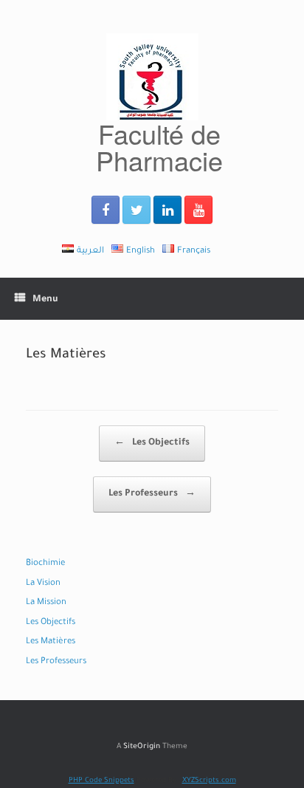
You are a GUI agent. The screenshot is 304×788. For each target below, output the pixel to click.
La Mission (46, 603)
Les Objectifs (152, 443)
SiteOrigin (141, 747)
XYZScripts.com (209, 781)
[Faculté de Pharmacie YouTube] (198, 210)
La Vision (43, 584)
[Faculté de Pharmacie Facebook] (105, 210)
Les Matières (50, 642)
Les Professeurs (152, 494)
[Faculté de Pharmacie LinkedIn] (167, 210)
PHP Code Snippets (101, 781)
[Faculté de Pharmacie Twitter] (136, 210)
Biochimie (45, 564)
